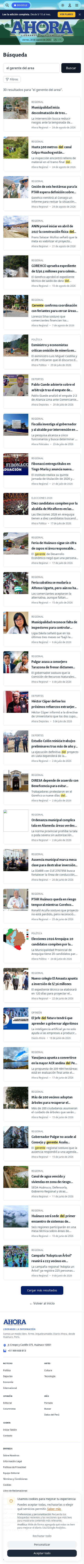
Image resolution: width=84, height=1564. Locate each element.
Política (7, 1370)
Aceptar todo (42, 1553)
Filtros (14, 79)
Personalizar (42, 1544)
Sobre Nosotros (11, 1455)
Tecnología (49, 1376)
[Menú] (77, 5)
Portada (48, 1402)
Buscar (71, 68)
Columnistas (9, 1408)
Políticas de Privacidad (14, 1467)
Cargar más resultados (42, 1290)
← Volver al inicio (42, 1303)
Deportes (8, 1376)
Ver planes (66, 14)
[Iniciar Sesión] (69, 5)
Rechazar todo (42, 1536)
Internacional (10, 1387)
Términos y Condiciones (15, 1478)
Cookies (7, 1484)
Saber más (54, 1509)
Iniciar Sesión (10, 1429)
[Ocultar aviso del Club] (79, 14)
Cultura (48, 1370)
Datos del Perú (51, 1414)
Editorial (7, 1402)
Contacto (7, 1435)
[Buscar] (7, 5)
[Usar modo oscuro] (63, 5)
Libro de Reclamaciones (15, 1490)
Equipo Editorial (11, 1472)
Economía (8, 1382)
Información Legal (12, 1461)
